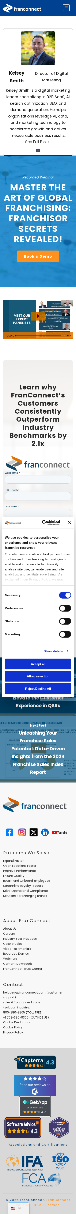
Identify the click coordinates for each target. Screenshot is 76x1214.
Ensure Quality (13, 876)
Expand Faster (13, 861)
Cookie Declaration (17, 1022)
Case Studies (12, 944)
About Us (9, 928)
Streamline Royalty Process (23, 886)
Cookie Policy (13, 1027)
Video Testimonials (17, 949)
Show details (53, 651)
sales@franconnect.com (21, 1002)
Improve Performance (19, 871)
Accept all (38, 664)
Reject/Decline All (38, 688)
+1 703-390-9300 (15, 1017)
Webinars (10, 959)
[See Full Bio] (48, 142)
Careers (9, 934)
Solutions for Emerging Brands (25, 896)
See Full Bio (35, 141)
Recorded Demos (16, 953)
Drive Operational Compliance (25, 891)
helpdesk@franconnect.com (24, 992)
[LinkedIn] (38, 150)
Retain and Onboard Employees (26, 881)
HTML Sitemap (47, 1205)
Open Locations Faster (19, 866)
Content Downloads (18, 964)
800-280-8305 (14, 1012)
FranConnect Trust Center (22, 969)
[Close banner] (69, 522)
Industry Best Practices (20, 939)
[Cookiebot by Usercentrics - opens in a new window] (44, 522)
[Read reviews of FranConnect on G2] (35, 1085)
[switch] (65, 608)
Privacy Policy (13, 1032)
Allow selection (38, 676)
